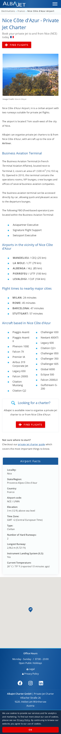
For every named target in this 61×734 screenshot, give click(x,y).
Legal (32, 669)
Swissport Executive (24, 235)
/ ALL (22, 268)
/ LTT (22, 263)
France (22, 11)
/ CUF (23, 279)
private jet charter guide (31, 444)
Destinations (8, 11)
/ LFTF (24, 273)
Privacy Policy (31, 673)
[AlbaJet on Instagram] (30, 683)
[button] (55, 4)
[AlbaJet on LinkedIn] (41, 683)
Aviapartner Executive (25, 224)
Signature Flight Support (27, 230)
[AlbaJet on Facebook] (20, 683)
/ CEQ (24, 257)
